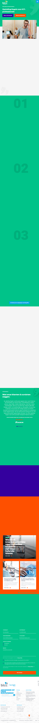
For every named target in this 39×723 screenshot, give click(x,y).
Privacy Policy (19, 657)
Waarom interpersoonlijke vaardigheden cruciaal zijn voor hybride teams (30, 692)
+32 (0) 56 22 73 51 (4, 709)
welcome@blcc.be (4, 711)
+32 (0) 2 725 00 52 (20, 709)
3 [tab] (19, 426)
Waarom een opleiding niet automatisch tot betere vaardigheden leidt (30, 699)
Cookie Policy (26, 720)
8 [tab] (27, 592)
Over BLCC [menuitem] (18, 698)
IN (36, 721)
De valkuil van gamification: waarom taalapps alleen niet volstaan (31, 696)
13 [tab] (33, 592)
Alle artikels (6, 527)
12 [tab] (32, 592)
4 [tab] (20, 426)
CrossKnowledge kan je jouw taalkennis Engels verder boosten (33, 269)
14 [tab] (34, 592)
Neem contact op (20, 15)
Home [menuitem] (17, 691)
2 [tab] (18, 426)
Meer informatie (8, 15)
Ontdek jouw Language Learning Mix (22, 105)
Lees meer (7, 555)
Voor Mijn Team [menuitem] (19, 693)
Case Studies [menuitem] (18, 695)
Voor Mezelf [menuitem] (18, 694)
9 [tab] (28, 592)
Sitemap (30, 720)
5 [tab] (23, 592)
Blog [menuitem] (17, 697)
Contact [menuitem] (17, 699)
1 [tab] (18, 592)
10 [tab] (29, 592)
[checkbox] (19, 644)
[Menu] (37, 1)
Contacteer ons (17, 101)
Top (38, 681)
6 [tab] (24, 592)
